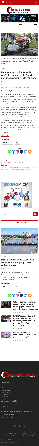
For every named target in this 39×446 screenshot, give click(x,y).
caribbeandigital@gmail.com (13, 418)
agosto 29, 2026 (6, 268)
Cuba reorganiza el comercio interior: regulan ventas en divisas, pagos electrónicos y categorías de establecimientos (25, 305)
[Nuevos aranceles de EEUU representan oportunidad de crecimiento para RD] (6, 334)
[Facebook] (13, 152)
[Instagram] (17, 152)
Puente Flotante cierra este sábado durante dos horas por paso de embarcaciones (17, 262)
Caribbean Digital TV (10, 401)
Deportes (4, 394)
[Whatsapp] (9, 152)
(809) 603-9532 (8, 414)
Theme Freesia (25, 440)
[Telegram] (25, 152)
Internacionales (6, 390)
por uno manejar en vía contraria (20, 87)
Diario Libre (5, 136)
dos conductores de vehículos (11, 85)
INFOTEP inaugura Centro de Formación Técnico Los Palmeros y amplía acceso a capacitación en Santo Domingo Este (24, 321)
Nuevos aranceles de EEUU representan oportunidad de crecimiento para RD (24, 334)
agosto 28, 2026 (18, 312)
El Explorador (5, 399)
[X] (21, 152)
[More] (30, 152)
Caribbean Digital (6, 440)
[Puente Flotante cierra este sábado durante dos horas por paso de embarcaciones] (19, 241)
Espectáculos (5, 392)
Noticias (4, 69)
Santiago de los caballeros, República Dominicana (19, 411)
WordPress (33, 440)
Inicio (3, 388)
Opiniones (4, 396)
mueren (8, 87)
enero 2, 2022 (6, 82)
